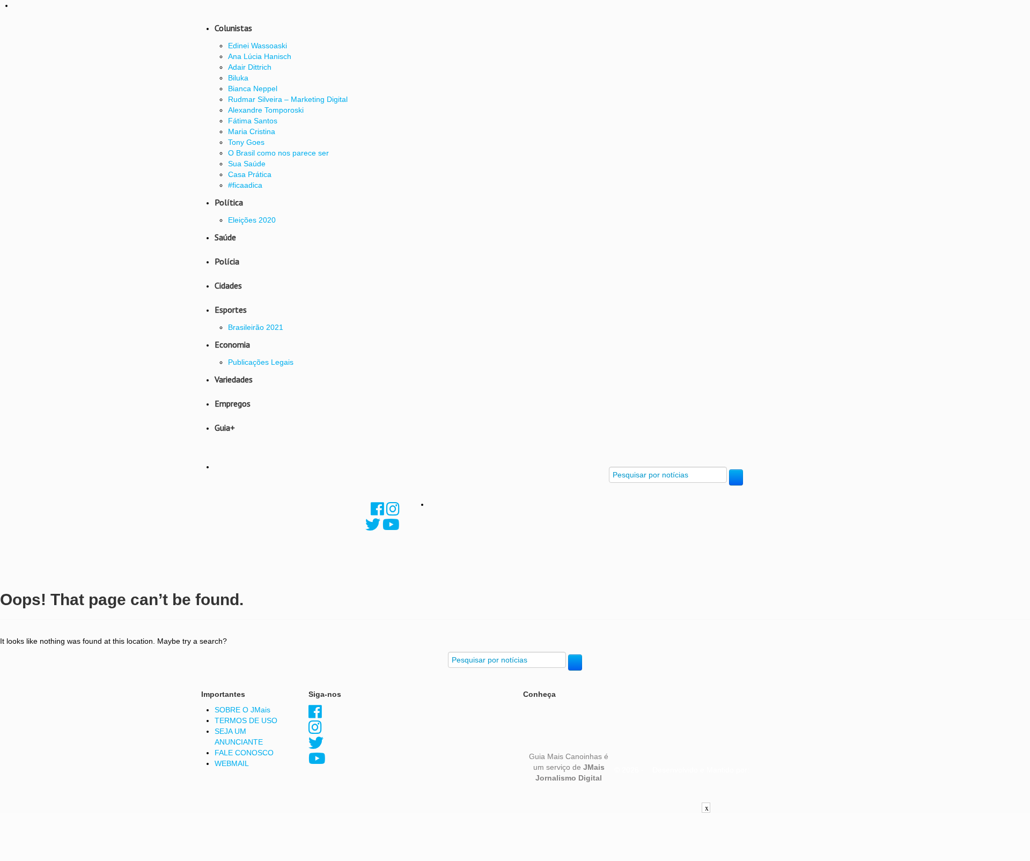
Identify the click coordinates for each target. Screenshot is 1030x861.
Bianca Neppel (252, 88)
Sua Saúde (247, 163)
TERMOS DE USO (246, 720)
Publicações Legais (260, 362)
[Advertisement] (515, 837)
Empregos (233, 403)
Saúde (225, 237)
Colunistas (233, 28)
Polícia (227, 261)
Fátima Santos (252, 120)
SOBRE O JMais (242, 709)
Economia (232, 344)
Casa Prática (249, 174)
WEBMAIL (232, 763)
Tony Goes (246, 142)
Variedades (234, 379)
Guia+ (225, 427)
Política (229, 202)
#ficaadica (245, 185)
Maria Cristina (251, 131)
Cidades (228, 285)
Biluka (238, 77)
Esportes (231, 309)
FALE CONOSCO (244, 752)
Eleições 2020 (252, 220)
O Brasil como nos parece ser (278, 153)
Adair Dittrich (249, 67)
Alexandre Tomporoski (266, 110)
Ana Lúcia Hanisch (259, 56)
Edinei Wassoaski (257, 45)
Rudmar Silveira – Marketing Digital (288, 99)
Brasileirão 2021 (255, 327)
